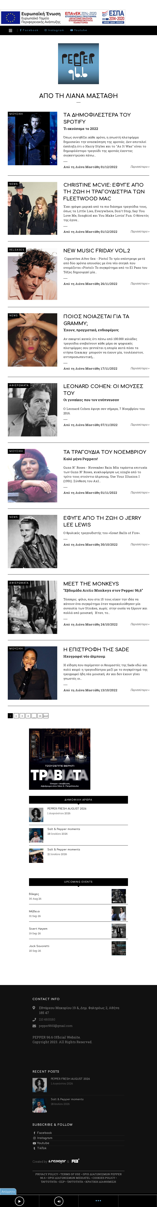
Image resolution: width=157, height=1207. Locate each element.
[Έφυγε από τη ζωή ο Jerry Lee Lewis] (32, 541)
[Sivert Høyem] (119, 931)
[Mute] (58, 1201)
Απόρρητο (8, 1192)
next (46, 715)
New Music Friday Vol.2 (96, 251)
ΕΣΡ (62, 1182)
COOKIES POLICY (103, 1178)
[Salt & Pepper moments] (36, 835)
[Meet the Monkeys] (32, 607)
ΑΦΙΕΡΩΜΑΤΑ (19, 385)
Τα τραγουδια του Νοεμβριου (104, 452)
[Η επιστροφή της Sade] (32, 673)
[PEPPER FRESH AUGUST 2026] (36, 815)
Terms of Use (70, 1174)
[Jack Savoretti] (119, 948)
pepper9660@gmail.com (55, 1026)
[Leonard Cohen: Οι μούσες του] (32, 409)
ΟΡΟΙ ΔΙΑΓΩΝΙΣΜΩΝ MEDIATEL (69, 1178)
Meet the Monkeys (91, 584)
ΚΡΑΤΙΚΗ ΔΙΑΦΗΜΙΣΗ (100, 1182)
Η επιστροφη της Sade (96, 650)
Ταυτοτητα (49, 1182)
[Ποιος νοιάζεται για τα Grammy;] (32, 340)
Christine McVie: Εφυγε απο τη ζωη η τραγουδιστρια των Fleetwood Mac (104, 192)
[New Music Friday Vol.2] (32, 274)
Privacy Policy (46, 1174)
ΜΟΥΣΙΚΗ (16, 114)
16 (40, 715)
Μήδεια (34, 911)
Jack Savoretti (39, 946)
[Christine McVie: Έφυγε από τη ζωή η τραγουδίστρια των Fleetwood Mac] (32, 208)
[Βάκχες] (119, 896)
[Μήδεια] (119, 913)
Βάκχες (34, 894)
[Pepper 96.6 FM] (78, 82)
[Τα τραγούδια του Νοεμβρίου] (32, 475)
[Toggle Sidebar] (10, 30)
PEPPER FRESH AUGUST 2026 (66, 808)
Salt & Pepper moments (63, 829)
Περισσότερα (139, 166)
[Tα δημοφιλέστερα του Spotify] (32, 138)
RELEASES (16, 250)
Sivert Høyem (38, 928)
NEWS (13, 184)
